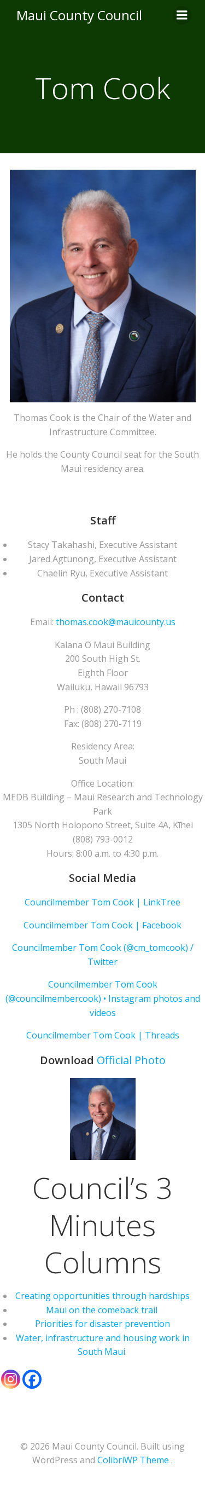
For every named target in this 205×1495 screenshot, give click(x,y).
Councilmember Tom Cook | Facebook (102, 925)
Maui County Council (79, 15)
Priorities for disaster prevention (102, 1324)
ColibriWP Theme (133, 1460)
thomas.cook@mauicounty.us (115, 622)
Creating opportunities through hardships (102, 1296)
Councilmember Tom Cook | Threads (102, 1035)
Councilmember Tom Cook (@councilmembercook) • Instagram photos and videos (102, 998)
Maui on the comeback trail (103, 1310)
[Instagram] (10, 1379)
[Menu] (182, 15)
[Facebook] (32, 1379)
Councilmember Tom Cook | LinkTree (102, 902)
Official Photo (131, 1060)
